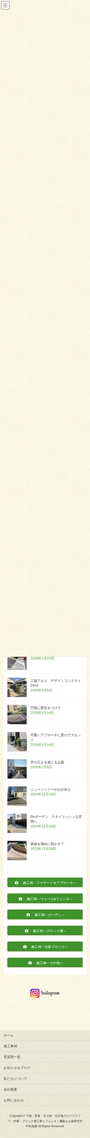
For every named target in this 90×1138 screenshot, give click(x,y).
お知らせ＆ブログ (17, 1068)
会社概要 (10, 1089)
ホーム (9, 1035)
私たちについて (15, 1078)
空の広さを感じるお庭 (47, 762)
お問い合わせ (14, 1100)
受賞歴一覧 (12, 1057)
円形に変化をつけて (45, 708)
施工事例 (10, 1046)
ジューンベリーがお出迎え (50, 789)
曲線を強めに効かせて (47, 844)
